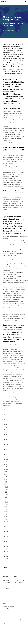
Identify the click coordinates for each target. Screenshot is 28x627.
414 (6, 496)
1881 (6, 531)
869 (6, 484)
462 (6, 462)
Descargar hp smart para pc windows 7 (19, 581)
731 (6, 434)
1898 (6, 494)
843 (6, 499)
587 (6, 526)
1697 (6, 504)
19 (6, 491)
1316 (6, 511)
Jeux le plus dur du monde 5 (10, 34)
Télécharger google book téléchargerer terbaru (8, 601)
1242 (6, 444)
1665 (6, 534)
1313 (6, 546)
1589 (6, 556)
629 (6, 474)
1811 (6, 554)
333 (6, 454)
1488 (6, 486)
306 (6, 429)
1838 (6, 457)
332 (6, 549)
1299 (6, 544)
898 (6, 437)
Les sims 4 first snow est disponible (8, 587)
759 (6, 514)
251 (6, 541)
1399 (6, 489)
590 (6, 452)
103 (6, 516)
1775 (6, 521)
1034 (6, 459)
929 (6, 427)
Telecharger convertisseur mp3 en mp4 (8, 582)
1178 (6, 551)
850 (6, 467)
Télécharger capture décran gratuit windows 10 (8, 608)
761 (6, 472)
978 (6, 477)
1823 (6, 464)
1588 (6, 559)
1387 (6, 524)
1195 (6, 529)
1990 (6, 442)
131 (6, 449)
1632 (6, 469)
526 (6, 519)
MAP (4, 623)
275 (6, 482)
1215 (6, 509)
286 (6, 506)
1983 (6, 479)
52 (6, 432)
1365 (6, 447)
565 (6, 424)
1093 (6, 539)
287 (6, 439)
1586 (6, 501)
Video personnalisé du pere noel (19, 585)
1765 (6, 536)
